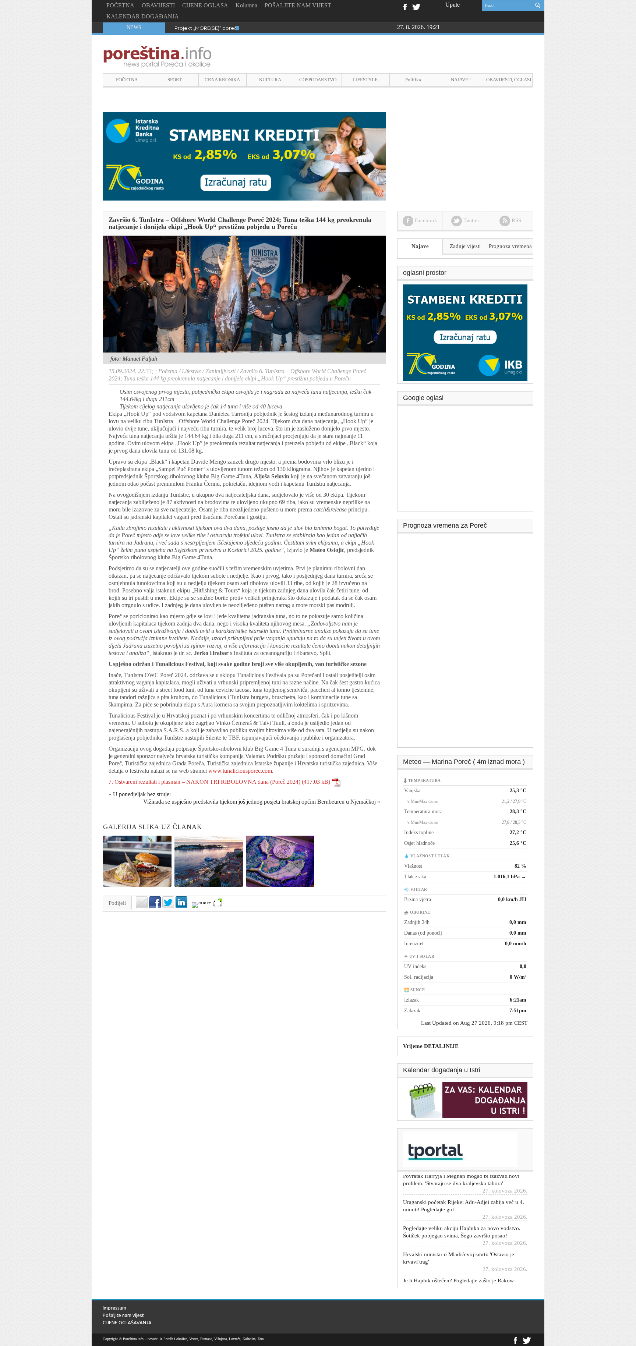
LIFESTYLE (365, 79)
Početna (167, 371)
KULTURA (270, 79)
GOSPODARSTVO (317, 79)
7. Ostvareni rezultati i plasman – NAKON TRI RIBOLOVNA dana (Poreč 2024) (204, 782)
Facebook (405, 6)
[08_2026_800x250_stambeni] (244, 155)
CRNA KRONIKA (222, 79)
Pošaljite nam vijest (123, 1315)
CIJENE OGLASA (205, 5)
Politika (413, 79)
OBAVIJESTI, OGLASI (508, 79)
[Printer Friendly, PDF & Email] (217, 903)
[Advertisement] (465, 461)
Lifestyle (191, 371)
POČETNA (120, 5)
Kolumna (246, 5)
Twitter (416, 6)
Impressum (114, 1307)
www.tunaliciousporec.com (240, 771)
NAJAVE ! (461, 79)
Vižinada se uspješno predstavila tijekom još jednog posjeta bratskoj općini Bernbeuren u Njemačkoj (259, 801)
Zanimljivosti (220, 371)
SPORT (174, 79)
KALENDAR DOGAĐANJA (142, 16)
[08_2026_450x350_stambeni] (465, 332)
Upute (452, 4)
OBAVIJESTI (158, 5)
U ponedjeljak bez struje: (142, 794)
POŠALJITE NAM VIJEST (298, 5)
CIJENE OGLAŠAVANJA (127, 1322)
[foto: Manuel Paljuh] (244, 293)
